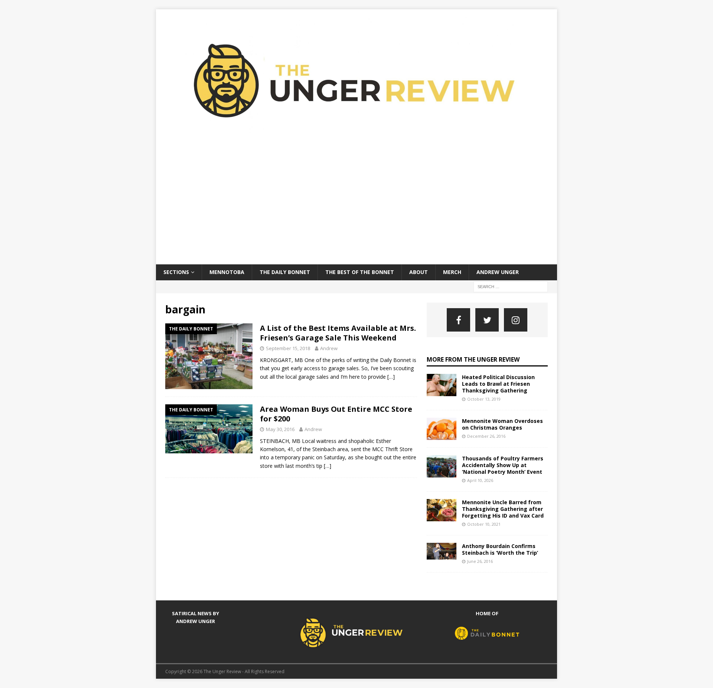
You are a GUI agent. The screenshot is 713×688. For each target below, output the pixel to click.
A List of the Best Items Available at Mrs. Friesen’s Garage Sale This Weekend (338, 333)
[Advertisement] (356, 209)
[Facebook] (458, 320)
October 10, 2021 (484, 524)
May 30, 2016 (280, 429)
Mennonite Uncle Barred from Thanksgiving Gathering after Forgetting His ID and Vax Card (503, 509)
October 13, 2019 (484, 399)
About (418, 271)
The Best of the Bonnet (359, 271)
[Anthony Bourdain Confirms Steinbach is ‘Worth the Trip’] (441, 551)
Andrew (329, 348)
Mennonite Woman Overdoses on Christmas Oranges (502, 424)
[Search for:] (510, 286)
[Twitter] (487, 320)
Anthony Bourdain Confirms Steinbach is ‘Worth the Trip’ (500, 549)
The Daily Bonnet (285, 271)
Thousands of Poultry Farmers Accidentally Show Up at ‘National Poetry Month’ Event (502, 465)
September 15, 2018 (288, 348)
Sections (176, 271)
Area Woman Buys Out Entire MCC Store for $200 (336, 414)
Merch (452, 271)
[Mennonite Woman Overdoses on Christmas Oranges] (441, 429)
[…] (391, 376)
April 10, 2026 (480, 480)
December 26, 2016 (486, 436)
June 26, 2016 (480, 561)
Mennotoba (226, 271)
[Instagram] (515, 320)
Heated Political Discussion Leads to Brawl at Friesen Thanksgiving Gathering (498, 384)
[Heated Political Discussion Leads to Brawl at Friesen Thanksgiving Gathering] (441, 385)
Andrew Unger (497, 271)
